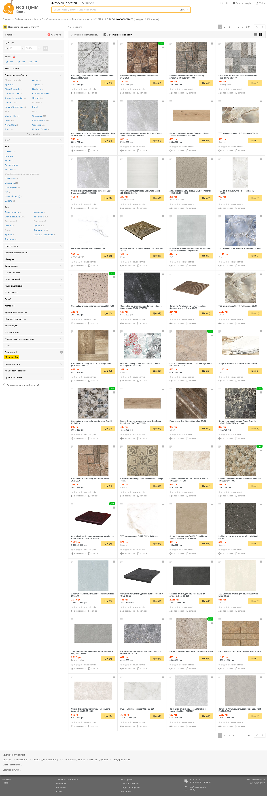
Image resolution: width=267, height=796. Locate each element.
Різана (9, 225)
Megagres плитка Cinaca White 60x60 (88, 248)
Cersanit (11, 102)
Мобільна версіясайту (198, 788)
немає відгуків (90, 89)
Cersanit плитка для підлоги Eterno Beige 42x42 (191, 651)
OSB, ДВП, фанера (98, 759)
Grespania (39, 116)
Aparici (36, 80)
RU (227, 3)
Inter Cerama (40, 120)
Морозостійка (12, 357)
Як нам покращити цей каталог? (23, 385)
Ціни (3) (108, 83)
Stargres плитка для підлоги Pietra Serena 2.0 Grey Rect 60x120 (92, 652)
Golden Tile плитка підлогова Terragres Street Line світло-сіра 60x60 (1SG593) (190, 249)
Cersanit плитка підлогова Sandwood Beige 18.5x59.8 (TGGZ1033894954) (189, 134)
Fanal (35, 107)
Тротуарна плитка (121, 759)
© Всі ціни (6, 780)
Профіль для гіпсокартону (45, 759)
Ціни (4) (108, 140)
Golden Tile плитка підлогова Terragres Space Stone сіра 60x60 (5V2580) (141, 134)
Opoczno (38, 125)
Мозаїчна (39, 212)
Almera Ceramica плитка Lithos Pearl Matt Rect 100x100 (92, 595)
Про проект (127, 779)
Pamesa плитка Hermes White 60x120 (137, 709)
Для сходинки (13, 212)
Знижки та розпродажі (67, 779)
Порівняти (77, 27)
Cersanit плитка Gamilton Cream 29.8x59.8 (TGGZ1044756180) (189, 480)
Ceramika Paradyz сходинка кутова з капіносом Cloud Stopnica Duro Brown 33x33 (92, 537)
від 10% (9, 61)
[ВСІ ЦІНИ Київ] (8, 14)
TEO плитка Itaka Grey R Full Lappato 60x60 (237, 306)
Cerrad (37, 98)
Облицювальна (15, 216)
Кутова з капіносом (44, 234)
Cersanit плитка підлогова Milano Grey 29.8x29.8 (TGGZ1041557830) (187, 77)
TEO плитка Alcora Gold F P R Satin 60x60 (139, 536)
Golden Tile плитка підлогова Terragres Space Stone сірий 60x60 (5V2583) (91, 192)
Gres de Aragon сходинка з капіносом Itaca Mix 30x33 (141, 249)
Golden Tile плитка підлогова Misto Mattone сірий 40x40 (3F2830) (237, 77)
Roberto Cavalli (40, 129)
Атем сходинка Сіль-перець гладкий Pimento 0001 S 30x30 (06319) (190, 192)
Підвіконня (11, 178)
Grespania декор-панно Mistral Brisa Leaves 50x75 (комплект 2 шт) (140, 365)
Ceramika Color (13, 93)
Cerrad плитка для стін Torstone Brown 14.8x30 (239, 651)
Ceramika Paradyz (15, 98)
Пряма (39, 225)
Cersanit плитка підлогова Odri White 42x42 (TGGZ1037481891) (140, 192)
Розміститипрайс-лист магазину (200, 780)
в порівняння (80, 93)
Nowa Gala (11, 125)
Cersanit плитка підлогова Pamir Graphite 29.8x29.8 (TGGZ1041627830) (237, 422)
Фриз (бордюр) (13, 196)
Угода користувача (130, 787)
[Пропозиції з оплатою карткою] (114, 43)
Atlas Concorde (13, 89)
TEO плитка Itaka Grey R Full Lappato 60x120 (238, 133)
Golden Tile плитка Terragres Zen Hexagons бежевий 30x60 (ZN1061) (90, 710)
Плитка (10, 151)
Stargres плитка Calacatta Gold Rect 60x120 (238, 364)
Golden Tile (12, 116)
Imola (9, 120)
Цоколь (10, 201)
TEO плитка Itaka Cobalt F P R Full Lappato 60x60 (240, 248)
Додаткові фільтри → (12, 770)
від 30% (33, 61)
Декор (9, 160)
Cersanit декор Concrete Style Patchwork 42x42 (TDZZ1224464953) (92, 77)
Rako (9, 129)
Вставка (9, 156)
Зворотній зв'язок (130, 783)
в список (94, 93)
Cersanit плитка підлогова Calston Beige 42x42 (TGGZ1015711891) (191, 365)
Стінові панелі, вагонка (73, 759)
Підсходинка (12, 187)
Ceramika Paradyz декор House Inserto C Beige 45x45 (141, 480)
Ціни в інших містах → (12, 765)
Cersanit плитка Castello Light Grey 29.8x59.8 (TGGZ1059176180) (140, 652)
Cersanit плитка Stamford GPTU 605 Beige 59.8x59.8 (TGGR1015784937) (188, 537)
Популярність (91, 34)
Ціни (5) (157, 83)
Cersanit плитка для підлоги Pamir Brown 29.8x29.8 (139, 77)
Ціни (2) (157, 140)
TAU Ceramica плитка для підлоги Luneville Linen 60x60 (238, 595)
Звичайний (41, 216)
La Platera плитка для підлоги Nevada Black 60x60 (238, 537)
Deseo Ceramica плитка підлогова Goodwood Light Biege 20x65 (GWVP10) (140, 422)
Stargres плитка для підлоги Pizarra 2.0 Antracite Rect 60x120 (187, 595)
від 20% (21, 61)
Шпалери (7, 759)
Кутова (9, 234)
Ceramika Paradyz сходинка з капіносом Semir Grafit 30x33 (141, 595)
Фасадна (10, 239)
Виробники (61, 787)
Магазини (61, 783)
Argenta (37, 84)
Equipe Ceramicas (15, 107)
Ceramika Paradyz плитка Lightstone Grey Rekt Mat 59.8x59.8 (239, 710)
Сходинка (11, 183)
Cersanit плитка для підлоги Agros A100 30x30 (92, 306)
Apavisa (9, 84)
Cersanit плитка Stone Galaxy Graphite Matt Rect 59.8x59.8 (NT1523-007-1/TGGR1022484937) (93, 134)
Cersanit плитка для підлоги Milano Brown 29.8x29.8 (90, 480)
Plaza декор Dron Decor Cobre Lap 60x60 (188, 421)
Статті (59, 791)
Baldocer (37, 89)
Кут (7, 192)
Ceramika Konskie (42, 93)
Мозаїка (10, 169)
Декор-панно (12, 165)
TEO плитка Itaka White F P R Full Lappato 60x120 (236, 192)
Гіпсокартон (22, 759)
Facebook (126, 791)
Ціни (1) (255, 83)
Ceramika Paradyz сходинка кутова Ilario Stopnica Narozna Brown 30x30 (188, 307)
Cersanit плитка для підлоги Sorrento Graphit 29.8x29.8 (91, 422)
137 (248, 27)
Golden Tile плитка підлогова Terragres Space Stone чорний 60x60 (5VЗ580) (141, 307)
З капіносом (41, 230)
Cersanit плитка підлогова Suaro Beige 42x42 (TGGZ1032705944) (91, 365)
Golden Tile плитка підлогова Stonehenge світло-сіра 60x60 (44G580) (188, 710)
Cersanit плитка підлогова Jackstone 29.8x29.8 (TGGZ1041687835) (239, 480)
